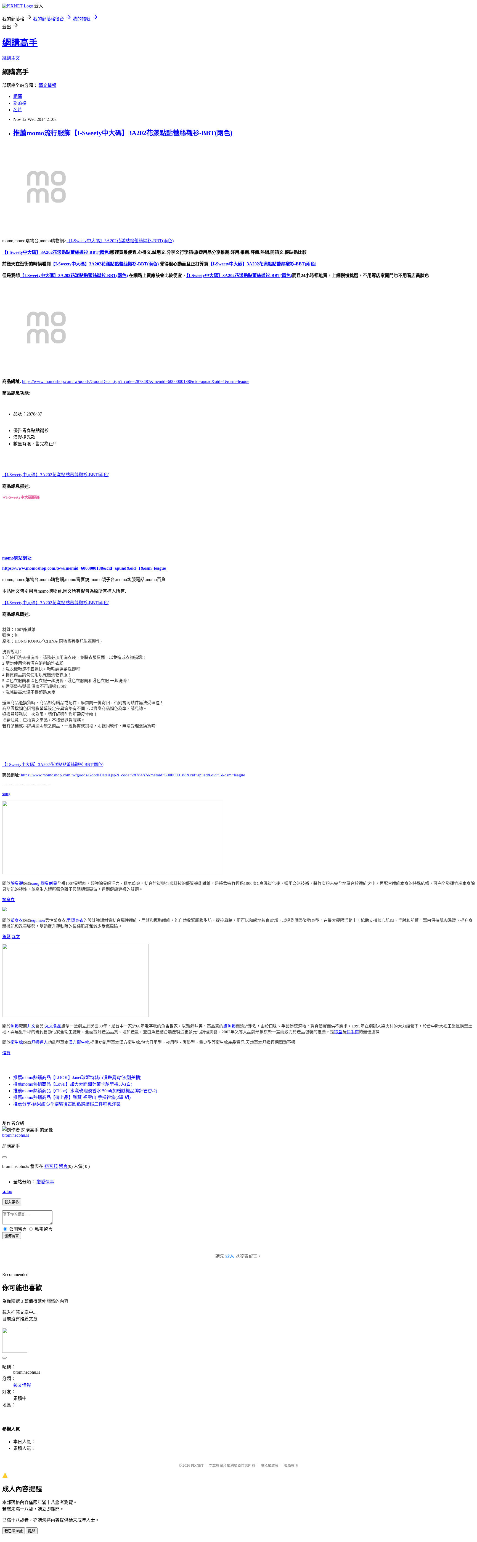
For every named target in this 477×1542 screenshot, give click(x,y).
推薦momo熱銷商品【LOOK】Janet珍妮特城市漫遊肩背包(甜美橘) (77, 1077)
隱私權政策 (270, 1465)
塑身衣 (8, 899)
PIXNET (197, 1465)
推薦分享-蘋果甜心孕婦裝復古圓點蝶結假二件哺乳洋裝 (67, 1104)
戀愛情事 (45, 1181)
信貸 (6, 1053)
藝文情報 (47, 85)
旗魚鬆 (229, 1026)
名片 (17, 109)
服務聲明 (291, 1465)
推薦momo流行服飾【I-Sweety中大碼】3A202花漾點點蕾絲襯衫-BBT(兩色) (122, 133)
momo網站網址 (16, 558)
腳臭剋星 (49, 883)
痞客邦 (51, 1166)
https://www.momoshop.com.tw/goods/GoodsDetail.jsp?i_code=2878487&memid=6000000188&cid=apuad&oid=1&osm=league (135, 381)
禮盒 (338, 1032)
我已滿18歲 (13, 1531)
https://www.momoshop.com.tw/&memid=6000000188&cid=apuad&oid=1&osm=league (84, 568)
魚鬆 (6, 936)
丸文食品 (53, 1026)
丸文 (16, 936)
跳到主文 (11, 58)
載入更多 (11, 1202)
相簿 (17, 96)
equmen (38, 920)
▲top (7, 1191)
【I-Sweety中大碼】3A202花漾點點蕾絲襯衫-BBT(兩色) (120, 240)
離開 (31, 1531)
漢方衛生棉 (78, 1042)
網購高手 (20, 43)
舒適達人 (39, 1042)
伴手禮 (352, 1032)
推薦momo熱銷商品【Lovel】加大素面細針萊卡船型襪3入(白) (72, 1084)
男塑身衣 (75, 920)
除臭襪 (16, 883)
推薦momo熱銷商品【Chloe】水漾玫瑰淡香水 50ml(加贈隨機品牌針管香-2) (85, 1090)
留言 (63, 1166)
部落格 (19, 103)
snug (6, 794)
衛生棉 (16, 1042)
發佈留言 (11, 1236)
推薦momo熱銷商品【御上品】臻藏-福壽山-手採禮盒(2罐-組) (72, 1097)
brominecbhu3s (15, 1135)
